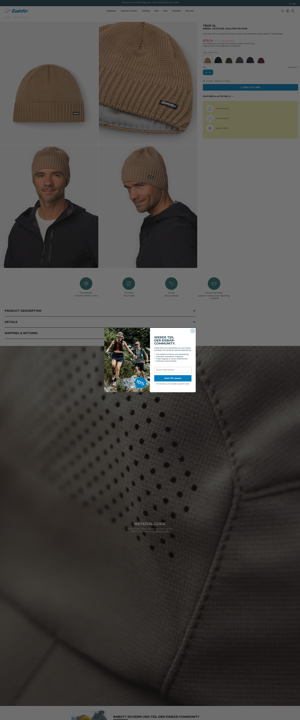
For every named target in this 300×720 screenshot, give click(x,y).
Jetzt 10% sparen (172, 378)
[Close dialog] (193, 331)
